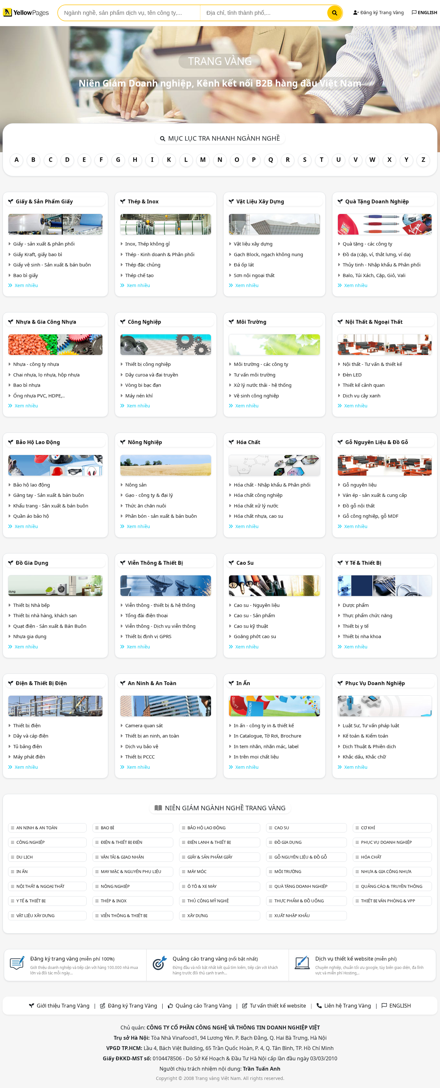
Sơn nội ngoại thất (254, 275)
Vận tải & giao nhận (122, 857)
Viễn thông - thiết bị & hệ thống (160, 605)
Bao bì (107, 828)
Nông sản (136, 484)
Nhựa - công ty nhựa (36, 364)
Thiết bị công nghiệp (148, 364)
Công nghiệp (144, 321)
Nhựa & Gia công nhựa (46, 321)
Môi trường (251, 321)
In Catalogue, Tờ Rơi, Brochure (267, 735)
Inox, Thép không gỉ (147, 243)
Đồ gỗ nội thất (359, 505)
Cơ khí (368, 828)
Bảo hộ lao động (38, 442)
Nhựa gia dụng (29, 636)
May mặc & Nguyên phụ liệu (131, 871)
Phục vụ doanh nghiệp (375, 683)
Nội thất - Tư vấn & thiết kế (372, 364)
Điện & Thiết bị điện (41, 683)
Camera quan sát (144, 725)
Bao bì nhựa (26, 385)
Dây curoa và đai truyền (151, 374)
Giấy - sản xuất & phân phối (44, 243)
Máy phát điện (29, 756)
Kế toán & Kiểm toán (365, 735)
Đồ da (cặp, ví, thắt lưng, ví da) (377, 254)
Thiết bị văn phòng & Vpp (388, 901)
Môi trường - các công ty (261, 364)
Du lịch (24, 857)
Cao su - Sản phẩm (254, 615)
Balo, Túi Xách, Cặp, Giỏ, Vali (374, 275)
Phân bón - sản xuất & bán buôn (161, 516)
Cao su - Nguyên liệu (257, 605)
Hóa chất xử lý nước (256, 505)
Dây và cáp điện (30, 735)
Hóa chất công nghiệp (258, 495)
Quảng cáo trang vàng (215, 958)
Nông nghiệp (145, 442)
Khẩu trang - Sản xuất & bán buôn (50, 505)
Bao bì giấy (25, 275)
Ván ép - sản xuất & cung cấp (375, 495)
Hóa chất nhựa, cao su (258, 516)
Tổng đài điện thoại (146, 615)
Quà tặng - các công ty (367, 243)
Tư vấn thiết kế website (278, 1005)
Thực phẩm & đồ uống (299, 901)
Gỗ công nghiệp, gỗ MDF (370, 516)
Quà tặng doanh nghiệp (377, 201)
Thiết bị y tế (355, 626)
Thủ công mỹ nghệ (208, 901)
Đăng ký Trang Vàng (381, 12)
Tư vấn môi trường (254, 374)
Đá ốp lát (244, 264)
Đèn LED (352, 374)
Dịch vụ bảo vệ (141, 746)
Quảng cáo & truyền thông (391, 886)
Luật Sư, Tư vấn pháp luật (371, 725)
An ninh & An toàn (152, 683)
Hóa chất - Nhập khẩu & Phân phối (272, 484)
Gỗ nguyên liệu (360, 484)
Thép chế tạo (139, 275)
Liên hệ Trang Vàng (347, 1005)
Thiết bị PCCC (140, 756)
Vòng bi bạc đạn (143, 385)
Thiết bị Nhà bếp (31, 605)
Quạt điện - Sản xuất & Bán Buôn (49, 626)
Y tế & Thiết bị (363, 562)
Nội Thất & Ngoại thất (374, 321)
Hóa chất (248, 442)
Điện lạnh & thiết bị (209, 842)
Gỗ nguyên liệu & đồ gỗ (376, 442)
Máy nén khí (139, 395)
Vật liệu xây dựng (260, 201)
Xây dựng (197, 915)
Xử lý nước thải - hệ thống (263, 385)
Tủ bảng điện (27, 746)
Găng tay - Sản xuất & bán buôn (48, 495)
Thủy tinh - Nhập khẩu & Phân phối (382, 264)
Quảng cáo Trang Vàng (204, 1005)
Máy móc (196, 871)
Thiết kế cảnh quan (364, 385)
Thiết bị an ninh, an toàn (152, 735)
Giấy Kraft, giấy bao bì (37, 254)
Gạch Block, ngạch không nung (268, 254)
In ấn (243, 683)
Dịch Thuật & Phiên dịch (369, 746)
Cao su (245, 562)
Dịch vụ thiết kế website (356, 958)
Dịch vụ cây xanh (361, 395)
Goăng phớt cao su (255, 636)
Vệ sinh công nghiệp (256, 395)
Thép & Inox (143, 201)
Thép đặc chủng (142, 264)
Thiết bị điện (27, 725)
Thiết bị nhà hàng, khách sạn (45, 615)
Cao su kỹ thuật (251, 626)
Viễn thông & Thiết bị (155, 562)
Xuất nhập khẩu (292, 915)
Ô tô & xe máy (201, 886)
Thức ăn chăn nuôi (145, 505)
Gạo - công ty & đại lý (149, 495)
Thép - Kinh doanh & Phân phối (160, 254)
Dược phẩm (356, 605)
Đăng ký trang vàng (72, 958)
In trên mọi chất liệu (256, 756)
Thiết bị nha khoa (362, 636)
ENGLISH (426, 12)
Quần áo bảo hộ (31, 516)
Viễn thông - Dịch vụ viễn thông (160, 626)
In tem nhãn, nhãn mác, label (266, 746)
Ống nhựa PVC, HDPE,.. (39, 395)
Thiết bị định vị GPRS (148, 636)
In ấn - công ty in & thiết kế (264, 725)
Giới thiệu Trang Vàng (63, 1005)
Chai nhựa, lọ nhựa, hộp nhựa (46, 374)
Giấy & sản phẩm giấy (44, 201)
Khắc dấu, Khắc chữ (364, 756)
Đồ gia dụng (32, 562)
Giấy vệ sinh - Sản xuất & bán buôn (52, 264)
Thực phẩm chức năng (367, 615)
